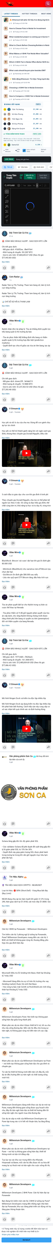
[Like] (26, 268)
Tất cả (9, 167)
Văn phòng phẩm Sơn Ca (21, 756)
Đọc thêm (6, 262)
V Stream (13, 408)
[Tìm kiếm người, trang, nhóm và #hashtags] (48, 4)
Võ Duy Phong (17, 124)
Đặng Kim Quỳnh (18, 129)
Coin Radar (14, 277)
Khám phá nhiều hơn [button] (10, 1234)
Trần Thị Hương (18, 109)
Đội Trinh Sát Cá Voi (18, 233)
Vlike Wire (14, 321)
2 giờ (11, 368)
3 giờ (11, 644)
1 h (10, 280)
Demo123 (15, 145)
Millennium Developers (20, 921)
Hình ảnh (40, 167)
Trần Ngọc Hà (17, 119)
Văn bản (24, 167)
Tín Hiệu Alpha (16, 877)
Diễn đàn (18, 150)
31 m (11, 236)
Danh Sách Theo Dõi (43, 177)
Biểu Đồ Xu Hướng (30, 177)
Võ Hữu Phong (17, 114)
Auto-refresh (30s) (30, 150)
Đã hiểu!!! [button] (26, 1240)
